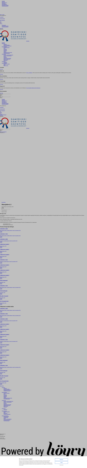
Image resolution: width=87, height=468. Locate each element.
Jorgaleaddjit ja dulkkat (5, 5)
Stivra (4, 48)
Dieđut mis (3, 43)
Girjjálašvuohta (6, 417)
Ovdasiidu (3, 1)
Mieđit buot (61, 459)
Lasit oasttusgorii (4, 210)
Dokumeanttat (4, 25)
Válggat (5, 51)
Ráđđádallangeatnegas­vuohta (8, 52)
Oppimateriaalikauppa (3, 114)
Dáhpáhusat (5, 62)
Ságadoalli (5, 49)
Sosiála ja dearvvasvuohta (7, 58)
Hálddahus (5, 50)
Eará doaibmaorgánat (7, 53)
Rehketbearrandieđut (7, 411)
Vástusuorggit (4, 54)
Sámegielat (5, 57)
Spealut (5, 418)
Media (4, 64)
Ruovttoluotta (3, 202)
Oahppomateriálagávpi (5, 26)
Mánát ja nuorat (6, 59)
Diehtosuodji (5, 413)
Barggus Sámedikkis (7, 389)
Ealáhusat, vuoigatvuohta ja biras (8, 401)
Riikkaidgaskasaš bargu (7, 405)
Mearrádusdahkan (4, 2)
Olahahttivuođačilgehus (7, 414)
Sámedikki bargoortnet (7, 390)
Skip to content (2, 14)
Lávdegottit (5, 395)
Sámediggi (5, 44)
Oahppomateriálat (6, 416)
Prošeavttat (5, 60)
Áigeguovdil (3, 3)
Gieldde (61, 462)
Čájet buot (1, 69)
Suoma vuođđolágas (29, 72)
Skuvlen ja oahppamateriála (8, 55)
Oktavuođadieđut (4, 4)
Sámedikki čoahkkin (6, 47)
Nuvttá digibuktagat (6, 420)
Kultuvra (5, 56)
